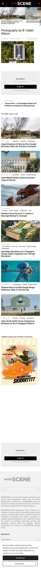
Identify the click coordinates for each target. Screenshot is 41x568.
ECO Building (6, 246)
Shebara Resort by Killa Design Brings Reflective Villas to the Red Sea (18, 288)
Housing (23, 141)
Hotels (25, 284)
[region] (20, 554)
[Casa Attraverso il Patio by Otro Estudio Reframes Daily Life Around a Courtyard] (12, 13)
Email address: (20, 79)
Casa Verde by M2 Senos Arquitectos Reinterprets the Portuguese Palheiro (17, 322)
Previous (1, 16)
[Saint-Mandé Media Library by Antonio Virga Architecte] (20, 161)
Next (40, 16)
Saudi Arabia (32, 284)
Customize (19, 564)
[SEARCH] (39, 3)
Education (16, 175)
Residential (31, 141)
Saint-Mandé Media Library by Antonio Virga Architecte (18, 178)
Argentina (16, 141)
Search (38, 490)
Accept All (20, 558)
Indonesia (22, 246)
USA (30, 210)
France (23, 175)
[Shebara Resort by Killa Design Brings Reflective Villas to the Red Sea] (20, 271)
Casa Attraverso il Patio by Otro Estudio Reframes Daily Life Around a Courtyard (12, 22)
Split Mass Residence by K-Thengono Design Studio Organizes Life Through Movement (18, 253)
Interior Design (31, 175)
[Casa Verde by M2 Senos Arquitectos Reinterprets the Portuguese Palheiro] (20, 305)
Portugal (22, 318)
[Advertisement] (20, 415)
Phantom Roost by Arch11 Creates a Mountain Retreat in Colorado (17, 214)
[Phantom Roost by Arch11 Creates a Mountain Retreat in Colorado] (20, 195)
